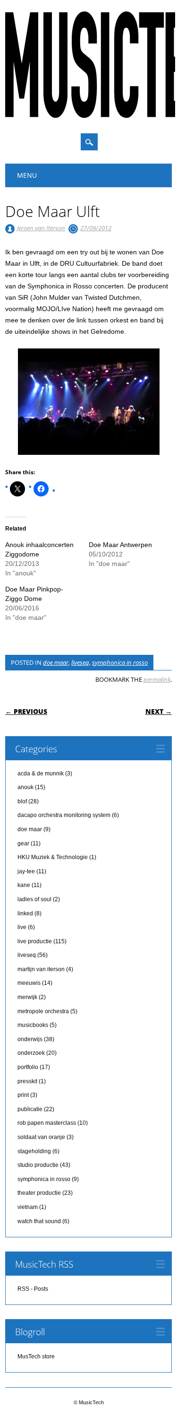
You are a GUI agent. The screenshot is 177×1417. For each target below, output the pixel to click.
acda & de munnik (40, 773)
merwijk (27, 997)
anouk (25, 787)
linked (25, 913)
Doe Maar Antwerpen (120, 544)
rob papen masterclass (46, 1123)
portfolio (27, 1067)
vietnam (27, 1207)
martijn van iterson (41, 969)
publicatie (29, 1109)
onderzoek (31, 1053)
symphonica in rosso (120, 662)
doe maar (55, 662)
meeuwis (29, 983)
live (21, 927)
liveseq (80, 662)
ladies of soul (34, 899)
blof (22, 801)
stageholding (34, 1151)
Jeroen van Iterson (41, 228)
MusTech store (36, 1356)
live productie (34, 941)
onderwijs (29, 1039)
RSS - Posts (32, 1289)
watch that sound (39, 1221)
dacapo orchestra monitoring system (63, 815)
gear (23, 843)
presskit (27, 1081)
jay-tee (26, 871)
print (23, 1095)
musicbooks (32, 1025)
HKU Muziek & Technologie (52, 857)
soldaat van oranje (41, 1137)
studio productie (38, 1165)
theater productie (39, 1193)
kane (23, 885)
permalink (156, 679)
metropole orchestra (43, 1011)
